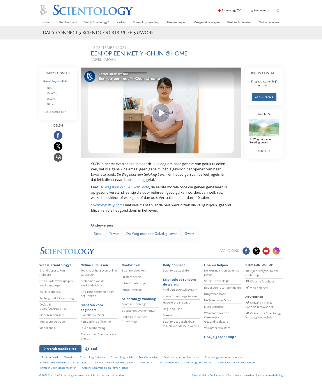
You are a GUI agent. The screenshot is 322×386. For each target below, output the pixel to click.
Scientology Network (92, 357)
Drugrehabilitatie (215, 294)
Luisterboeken (131, 277)
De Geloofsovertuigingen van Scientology (56, 283)
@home (51, 104)
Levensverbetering (93, 328)
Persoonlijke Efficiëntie (96, 321)
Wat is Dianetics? (50, 292)
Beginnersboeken (134, 270)
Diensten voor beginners (92, 307)
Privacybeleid (199, 375)
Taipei (98, 233)
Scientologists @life (55, 81)
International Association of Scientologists (64, 362)
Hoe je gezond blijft (54, 112)
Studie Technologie (217, 281)
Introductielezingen (134, 283)
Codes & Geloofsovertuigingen (53, 306)
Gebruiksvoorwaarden (240, 375)
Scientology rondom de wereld (179, 281)
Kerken (121, 22)
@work (189, 233)
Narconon (146, 362)
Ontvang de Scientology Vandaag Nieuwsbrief (263, 315)
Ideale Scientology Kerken (180, 296)
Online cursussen (269, 22)
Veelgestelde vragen (207, 22)
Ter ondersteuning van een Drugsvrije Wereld (185, 362)
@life (50, 88)
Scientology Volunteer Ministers (224, 357)
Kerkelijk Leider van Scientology (134, 319)
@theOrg (52, 93)
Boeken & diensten (239, 22)
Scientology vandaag (146, 22)
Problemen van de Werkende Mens (93, 283)
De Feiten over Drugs (218, 300)
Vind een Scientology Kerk (180, 289)
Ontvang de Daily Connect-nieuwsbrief (259, 305)
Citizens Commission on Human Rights (105, 367)
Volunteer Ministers (217, 328)
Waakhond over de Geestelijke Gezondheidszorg (216, 317)
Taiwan (114, 233)
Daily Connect (174, 265)
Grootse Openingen (135, 304)
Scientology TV (231, 10)
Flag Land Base (172, 309)
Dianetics (69, 357)
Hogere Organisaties (176, 302)
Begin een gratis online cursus (181, 357)
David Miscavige (148, 357)
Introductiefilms (132, 290)
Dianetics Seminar (92, 315)
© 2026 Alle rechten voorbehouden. (81, 375)
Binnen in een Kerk (51, 315)
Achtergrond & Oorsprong (56, 298)
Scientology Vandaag (139, 299)
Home (45, 22)
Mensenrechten (214, 307)
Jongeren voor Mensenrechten (57, 367)
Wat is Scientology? (96, 22)
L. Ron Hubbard (67, 22)
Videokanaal (47, 328)
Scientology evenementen (139, 311)
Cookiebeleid (217, 375)
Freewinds (170, 315)
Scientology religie (122, 357)
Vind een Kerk (259, 288)
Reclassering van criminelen (222, 288)
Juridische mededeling (269, 375)
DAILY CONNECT (58, 73)
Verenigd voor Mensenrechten (236, 362)
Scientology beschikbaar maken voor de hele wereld (181, 324)
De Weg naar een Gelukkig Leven (124, 187)
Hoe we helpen (176, 22)
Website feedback (261, 281)
